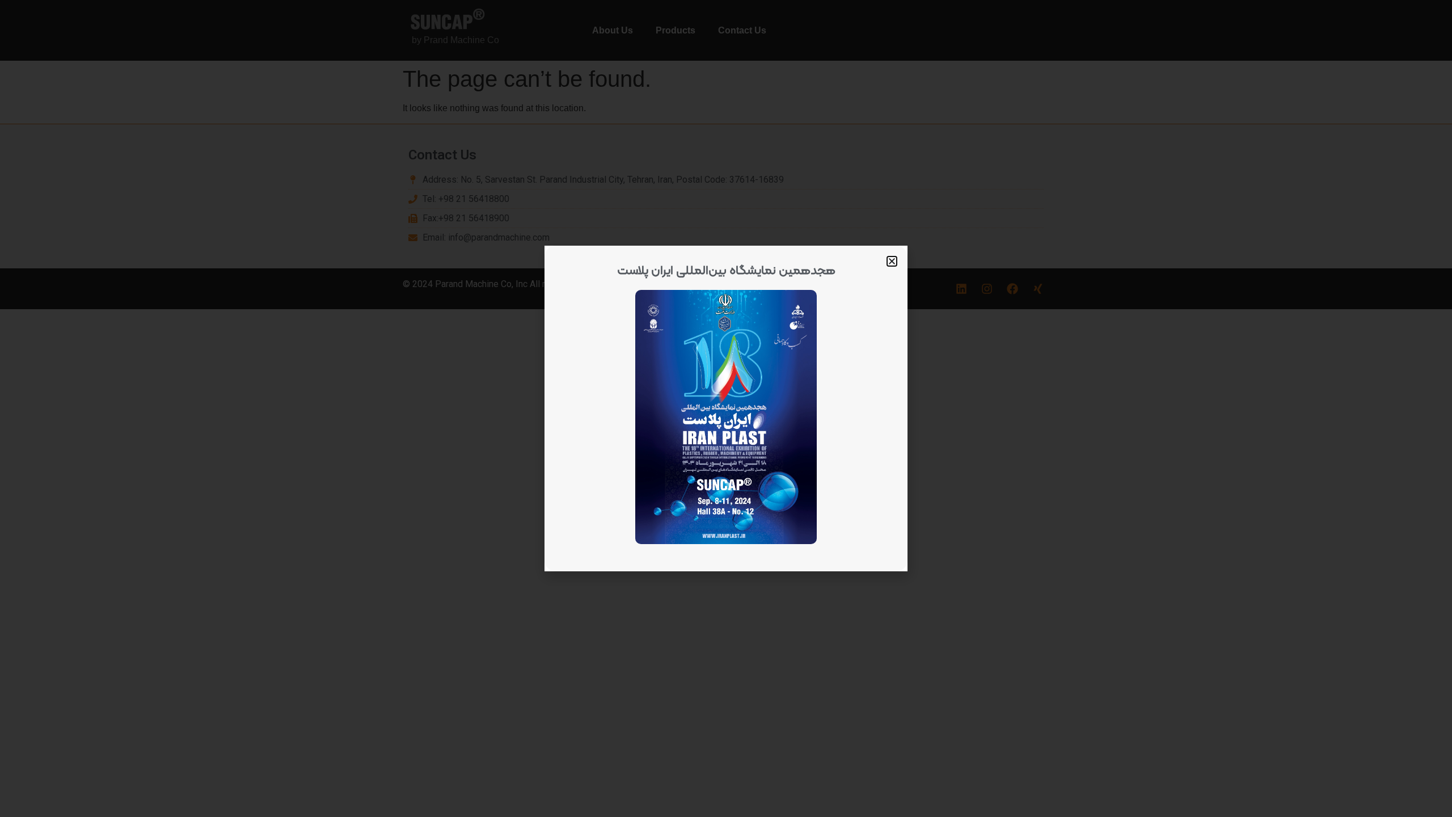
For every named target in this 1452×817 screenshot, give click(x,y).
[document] (726, 408)
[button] (892, 261)
